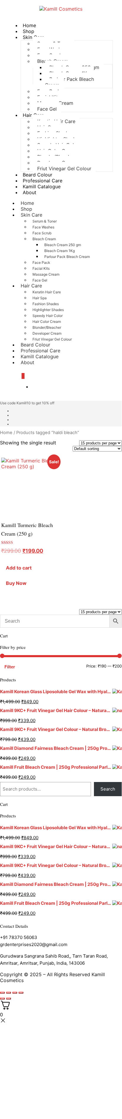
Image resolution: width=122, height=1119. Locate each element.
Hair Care (31, 286)
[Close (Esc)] (21, 993)
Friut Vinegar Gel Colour (64, 168)
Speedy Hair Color (47, 315)
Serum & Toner (44, 221)
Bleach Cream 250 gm (62, 245)
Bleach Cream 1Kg (59, 250)
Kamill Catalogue (42, 186)
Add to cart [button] (19, 568)
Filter (9, 666)
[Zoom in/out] (2, 993)
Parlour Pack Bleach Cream (69, 82)
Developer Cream (46, 333)
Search (107, 789)
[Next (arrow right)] (8, 998)
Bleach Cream (44, 239)
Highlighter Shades (48, 309)
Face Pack (41, 262)
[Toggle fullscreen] (8, 993)
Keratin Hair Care (46, 292)
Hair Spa (39, 298)
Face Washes (43, 227)
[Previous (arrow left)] (2, 998)
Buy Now (16, 583)
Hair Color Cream (46, 321)
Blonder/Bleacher (46, 327)
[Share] (14, 993)
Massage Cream (45, 274)
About (29, 192)
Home (6, 432)
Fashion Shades (45, 304)
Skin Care (31, 215)
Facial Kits (41, 268)
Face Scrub (41, 233)
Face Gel (47, 109)
